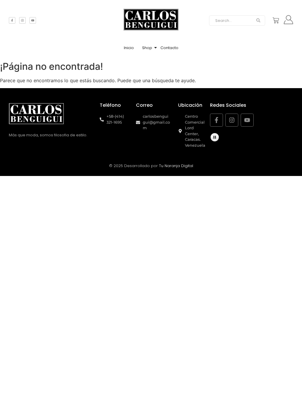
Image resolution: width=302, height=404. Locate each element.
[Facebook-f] (12, 20)
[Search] (258, 20)
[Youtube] (32, 20)
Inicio (129, 48)
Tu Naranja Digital (176, 166)
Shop (147, 48)
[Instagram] (22, 20)
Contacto (169, 48)
